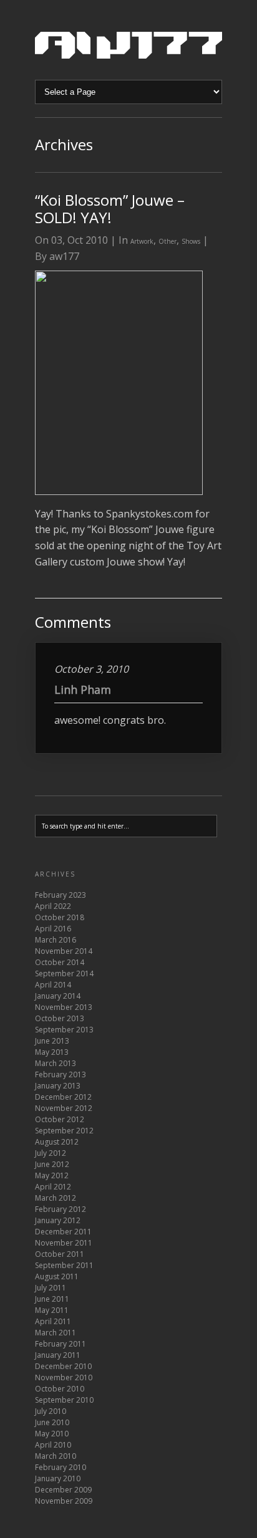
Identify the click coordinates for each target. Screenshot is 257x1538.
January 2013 (57, 1085)
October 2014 (59, 962)
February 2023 (60, 895)
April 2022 (53, 906)
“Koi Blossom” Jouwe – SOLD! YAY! (110, 209)
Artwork (141, 241)
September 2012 (64, 1130)
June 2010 (52, 1422)
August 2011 (57, 1276)
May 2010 (52, 1433)
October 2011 (59, 1254)
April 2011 (53, 1321)
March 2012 (55, 1198)
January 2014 (57, 996)
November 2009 (63, 1501)
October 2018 (59, 917)
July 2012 (50, 1153)
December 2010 (63, 1366)
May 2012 (52, 1175)
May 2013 (52, 1052)
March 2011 (55, 1332)
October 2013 (59, 1018)
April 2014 (53, 984)
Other (167, 241)
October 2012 (59, 1119)
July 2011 (50, 1287)
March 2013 (55, 1063)
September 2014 (64, 973)
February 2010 (60, 1467)
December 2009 (63, 1489)
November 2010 (63, 1377)
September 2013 (64, 1029)
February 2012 (60, 1209)
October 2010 (59, 1388)
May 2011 (52, 1310)
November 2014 (63, 951)
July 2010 (50, 1411)
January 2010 (57, 1478)
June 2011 (52, 1299)
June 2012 (52, 1164)
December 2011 (63, 1231)
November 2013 (63, 1007)
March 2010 (55, 1456)
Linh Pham (82, 689)
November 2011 (63, 1243)
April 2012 (53, 1186)
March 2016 (55, 940)
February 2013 (60, 1074)
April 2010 (53, 1444)
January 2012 (57, 1220)
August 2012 (57, 1142)
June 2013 (52, 1041)
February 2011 (60, 1344)
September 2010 (64, 1400)
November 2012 (63, 1108)
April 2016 (53, 928)
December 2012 (63, 1097)
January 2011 (57, 1355)
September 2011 (64, 1265)
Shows (191, 241)
